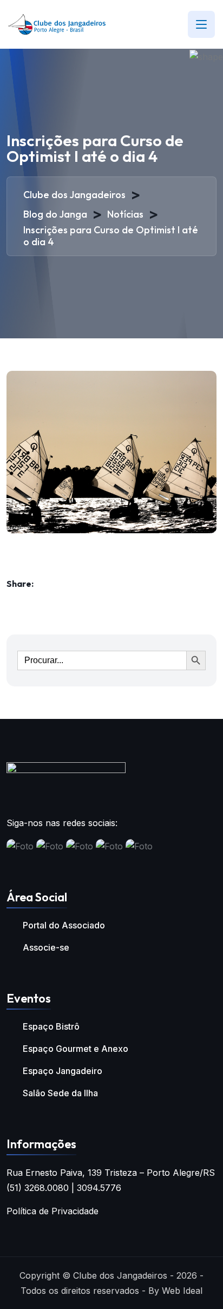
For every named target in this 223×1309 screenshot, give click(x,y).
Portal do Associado (64, 925)
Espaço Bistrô (51, 1026)
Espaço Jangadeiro (62, 1070)
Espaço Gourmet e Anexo (75, 1048)
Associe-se (46, 947)
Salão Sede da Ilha (60, 1093)
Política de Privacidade (52, 1211)
